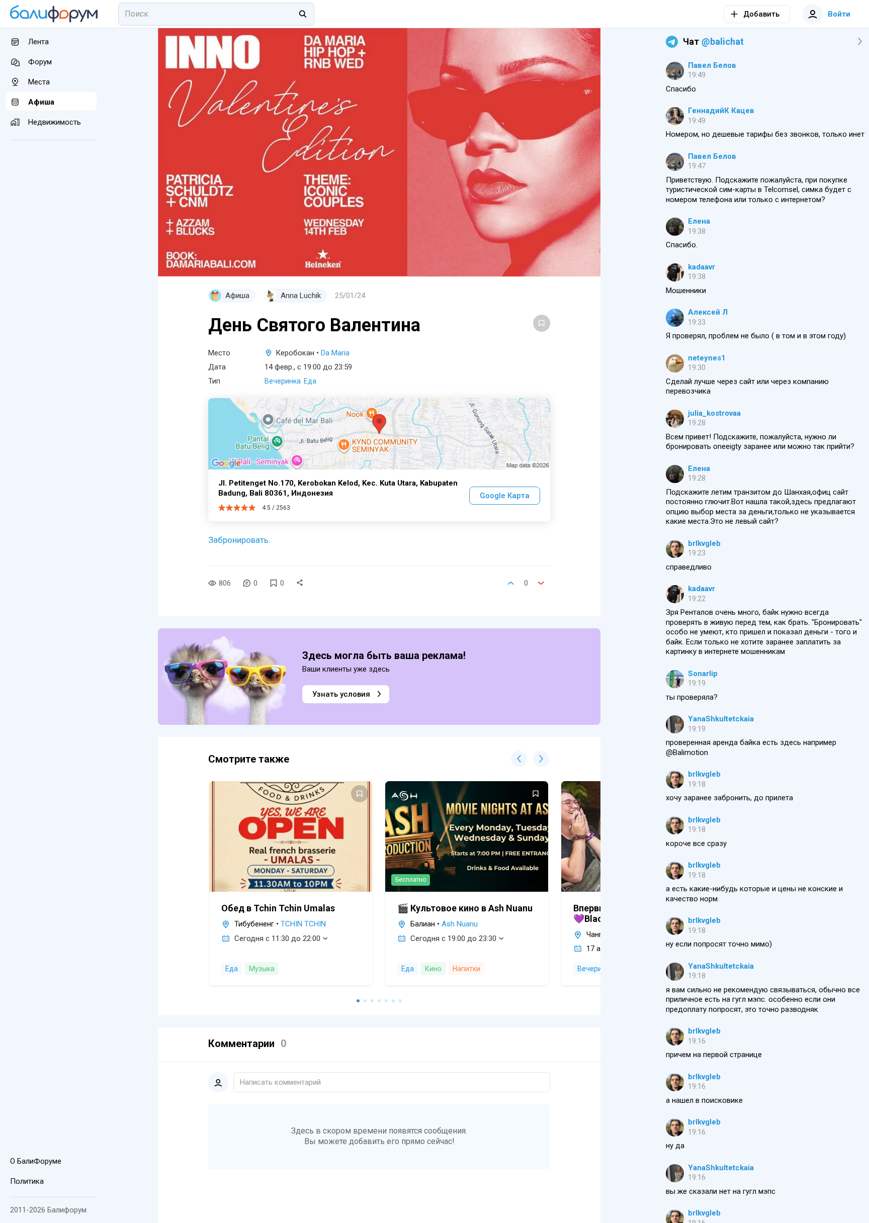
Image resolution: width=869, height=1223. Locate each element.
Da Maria (335, 352)
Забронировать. (239, 540)
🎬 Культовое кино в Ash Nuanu (465, 908)
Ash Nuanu (460, 923)
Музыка (262, 969)
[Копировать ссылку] (299, 583)
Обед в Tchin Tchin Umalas (278, 908)
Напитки (466, 969)
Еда (310, 381)
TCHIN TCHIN (303, 923)
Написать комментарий (280, 1082)
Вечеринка (283, 381)
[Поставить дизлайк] (541, 583)
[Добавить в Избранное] (541, 323)
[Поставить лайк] (511, 583)
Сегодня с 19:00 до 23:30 (453, 938)
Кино (433, 969)
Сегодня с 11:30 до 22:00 (277, 938)
